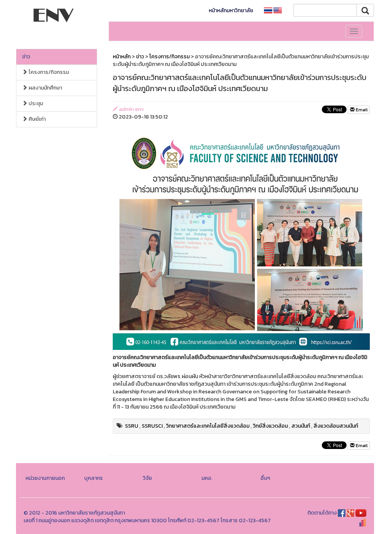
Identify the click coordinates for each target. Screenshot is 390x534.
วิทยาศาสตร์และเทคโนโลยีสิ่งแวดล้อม (207, 426)
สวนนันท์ (300, 426)
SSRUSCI (152, 426)
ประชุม (35, 103)
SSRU (131, 426)
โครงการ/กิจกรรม (48, 72)
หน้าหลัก (122, 57)
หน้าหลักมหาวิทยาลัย (231, 10)
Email (361, 109)
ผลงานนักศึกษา (44, 88)
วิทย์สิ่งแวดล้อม (270, 426)
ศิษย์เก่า (36, 119)
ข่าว (26, 57)
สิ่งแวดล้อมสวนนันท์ (335, 426)
